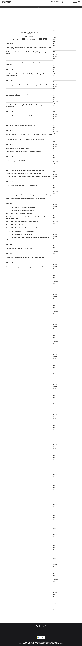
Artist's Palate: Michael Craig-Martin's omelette (20, 207)
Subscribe (74, 1)
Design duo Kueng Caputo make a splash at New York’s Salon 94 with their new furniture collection (28, 95)
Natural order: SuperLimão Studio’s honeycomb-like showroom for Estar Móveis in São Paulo (28, 217)
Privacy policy (51, 630)
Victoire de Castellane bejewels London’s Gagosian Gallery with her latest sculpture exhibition (28, 74)
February (55, 35)
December (55, 78)
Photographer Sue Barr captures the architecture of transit (23, 151)
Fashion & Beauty (42, 4)
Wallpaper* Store (76, 4)
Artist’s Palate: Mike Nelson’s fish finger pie (19, 214)
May (54, 41)
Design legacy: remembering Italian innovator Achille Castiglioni (25, 258)
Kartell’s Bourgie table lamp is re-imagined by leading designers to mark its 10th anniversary (28, 106)
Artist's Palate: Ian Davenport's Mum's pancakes (20, 210)
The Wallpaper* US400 (38, 7)
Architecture (8, 4)
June (54, 43)
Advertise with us (29, 633)
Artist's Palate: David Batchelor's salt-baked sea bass (22, 222)
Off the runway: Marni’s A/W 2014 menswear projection (23, 161)
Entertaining (69, 4)
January (55, 33)
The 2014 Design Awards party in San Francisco (20, 125)
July (54, 45)
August (54, 48)
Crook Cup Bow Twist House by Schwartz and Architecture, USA (25, 139)
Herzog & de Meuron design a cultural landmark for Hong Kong (25, 198)
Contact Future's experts (30, 630)
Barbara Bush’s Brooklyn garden (24, 7)
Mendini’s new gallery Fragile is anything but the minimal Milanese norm (28, 267)
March (54, 37)
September (55, 71)
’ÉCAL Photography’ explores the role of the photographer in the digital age (29, 195)
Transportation (57, 4)
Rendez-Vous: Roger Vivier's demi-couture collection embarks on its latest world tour (28, 64)
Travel (63, 4)
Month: (29, 39)
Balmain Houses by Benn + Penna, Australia (19, 248)
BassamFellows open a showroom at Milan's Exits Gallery (23, 116)
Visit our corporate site (53, 642)
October (55, 73)
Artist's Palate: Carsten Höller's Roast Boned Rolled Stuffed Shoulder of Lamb (27, 238)
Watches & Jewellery (33, 4)
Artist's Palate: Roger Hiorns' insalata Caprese (20, 231)
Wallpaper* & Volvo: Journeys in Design (18, 148)
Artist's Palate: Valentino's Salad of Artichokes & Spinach (23, 228)
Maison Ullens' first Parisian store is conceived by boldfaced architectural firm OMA (29, 135)
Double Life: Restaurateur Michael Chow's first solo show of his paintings (28, 176)
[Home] (2, 5)
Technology (50, 4)
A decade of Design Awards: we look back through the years (24, 173)
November (55, 75)
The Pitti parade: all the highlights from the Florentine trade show (25, 170)
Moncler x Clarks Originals (51, 7)
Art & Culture (24, 4)
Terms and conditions (42, 630)
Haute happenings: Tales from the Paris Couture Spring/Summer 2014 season (29, 85)
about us (21, 630)
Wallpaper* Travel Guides (64, 7)
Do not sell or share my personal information (46, 633)
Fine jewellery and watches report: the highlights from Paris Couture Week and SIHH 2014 (28, 48)
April (54, 39)
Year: (13, 39)
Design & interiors (16, 4)
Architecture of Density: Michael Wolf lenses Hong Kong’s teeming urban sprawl (28, 53)
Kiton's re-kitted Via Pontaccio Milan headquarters (21, 186)
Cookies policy (59, 630)
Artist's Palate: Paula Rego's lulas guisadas (19, 225)
